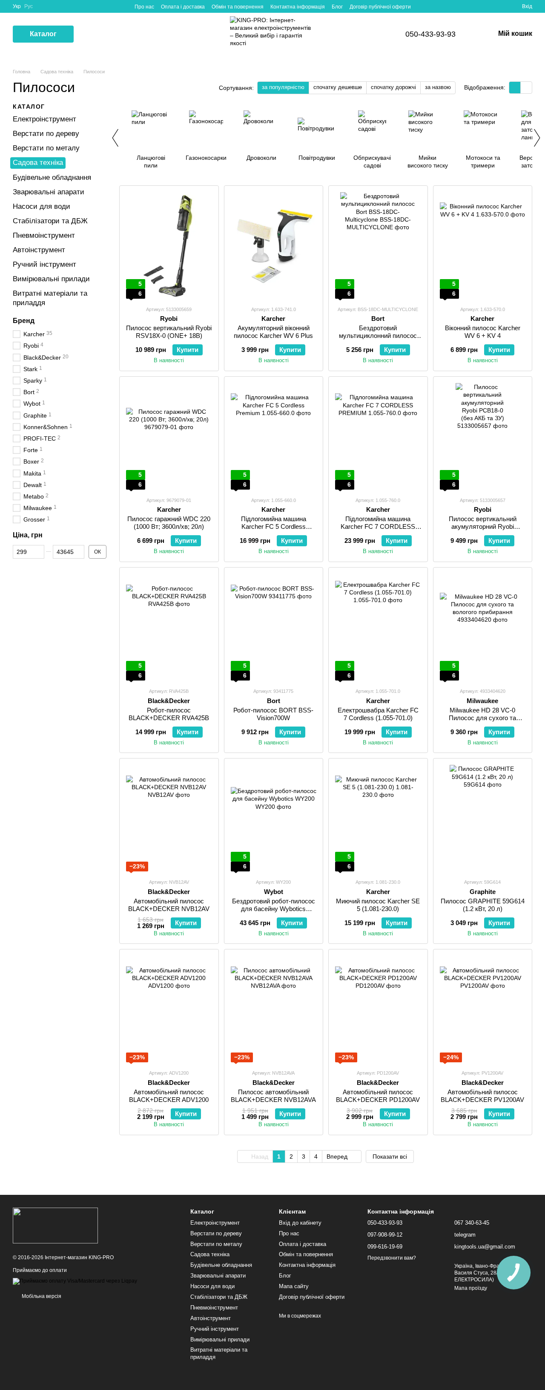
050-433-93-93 (430, 34)
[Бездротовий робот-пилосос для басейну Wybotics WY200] (274, 818)
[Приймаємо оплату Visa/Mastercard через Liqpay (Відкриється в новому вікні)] (75, 1281)
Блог (337, 7)
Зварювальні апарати (48, 191)
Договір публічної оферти (380, 7)
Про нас (144, 7)
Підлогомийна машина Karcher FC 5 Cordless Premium (273, 526)
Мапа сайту (294, 1286)
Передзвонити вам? (391, 1258)
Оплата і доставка (183, 7)
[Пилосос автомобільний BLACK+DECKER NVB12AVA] (274, 1009)
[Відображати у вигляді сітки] (515, 87)
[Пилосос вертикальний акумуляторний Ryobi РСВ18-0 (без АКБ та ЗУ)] (483, 436)
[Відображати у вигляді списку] (526, 87)
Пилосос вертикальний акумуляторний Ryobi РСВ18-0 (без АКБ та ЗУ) (482, 526)
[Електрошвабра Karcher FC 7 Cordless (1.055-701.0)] (378, 627)
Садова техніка (38, 163)
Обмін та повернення (238, 7)
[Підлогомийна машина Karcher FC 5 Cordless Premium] (274, 436)
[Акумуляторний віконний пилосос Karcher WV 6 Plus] (274, 245)
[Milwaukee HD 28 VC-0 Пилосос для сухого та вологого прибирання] (483, 627)
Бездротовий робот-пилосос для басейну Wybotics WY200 (273, 908)
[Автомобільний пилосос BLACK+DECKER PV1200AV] (483, 1009)
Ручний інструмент (44, 264)
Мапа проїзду (470, 1288)
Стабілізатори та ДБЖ (50, 221)
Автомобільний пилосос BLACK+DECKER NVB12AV (168, 904)
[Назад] (115, 137)
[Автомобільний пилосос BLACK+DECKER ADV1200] (169, 1009)
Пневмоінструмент (44, 235)
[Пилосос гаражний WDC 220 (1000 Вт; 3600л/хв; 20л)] (169, 436)
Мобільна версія (40, 1296)
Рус (28, 6)
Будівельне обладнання (52, 177)
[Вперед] (536, 137)
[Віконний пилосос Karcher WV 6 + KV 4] (483, 245)
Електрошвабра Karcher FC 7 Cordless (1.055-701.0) (378, 714)
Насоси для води (41, 206)
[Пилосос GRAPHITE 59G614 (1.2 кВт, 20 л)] (483, 818)
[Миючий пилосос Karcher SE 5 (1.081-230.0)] (378, 818)
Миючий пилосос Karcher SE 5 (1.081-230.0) (378, 904)
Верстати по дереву (46, 134)
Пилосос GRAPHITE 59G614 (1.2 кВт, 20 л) (483, 904)
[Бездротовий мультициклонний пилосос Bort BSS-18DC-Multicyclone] (378, 245)
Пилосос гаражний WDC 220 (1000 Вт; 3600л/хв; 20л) (168, 522)
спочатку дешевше (337, 87)
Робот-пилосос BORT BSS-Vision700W (273, 714)
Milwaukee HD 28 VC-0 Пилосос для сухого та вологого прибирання (482, 718)
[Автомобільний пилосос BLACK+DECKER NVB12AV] (169, 818)
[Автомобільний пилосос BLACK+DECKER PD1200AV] (378, 1009)
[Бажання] (499, 6)
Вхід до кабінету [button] (300, 1223)
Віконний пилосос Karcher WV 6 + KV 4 (482, 331)
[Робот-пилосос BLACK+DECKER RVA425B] (169, 627)
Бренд (23, 320)
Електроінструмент (44, 119)
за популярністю (283, 87)
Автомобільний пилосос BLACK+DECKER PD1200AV (378, 1095)
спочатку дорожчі (393, 87)
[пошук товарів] (89, 34)
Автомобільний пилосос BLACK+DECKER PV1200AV (482, 1095)
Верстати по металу (46, 148)
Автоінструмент (39, 250)
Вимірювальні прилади (51, 279)
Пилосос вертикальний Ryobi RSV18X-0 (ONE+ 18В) (169, 331)
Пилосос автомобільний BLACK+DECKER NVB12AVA (273, 1095)
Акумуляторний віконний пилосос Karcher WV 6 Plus (273, 331)
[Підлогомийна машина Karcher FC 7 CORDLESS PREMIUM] (378, 436)
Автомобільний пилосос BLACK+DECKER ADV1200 (169, 1095)
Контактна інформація (297, 7)
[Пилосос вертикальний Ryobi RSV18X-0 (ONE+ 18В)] (169, 245)
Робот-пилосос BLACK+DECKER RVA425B (169, 714)
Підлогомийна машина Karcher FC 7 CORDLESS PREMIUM (378, 526)
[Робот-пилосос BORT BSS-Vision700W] (274, 627)
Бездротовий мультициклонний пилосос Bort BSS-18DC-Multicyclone (378, 335)
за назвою (438, 87)
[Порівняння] (484, 6)
